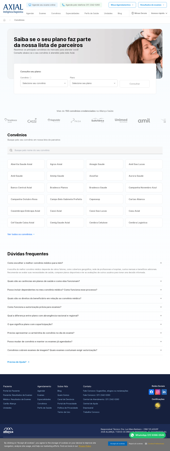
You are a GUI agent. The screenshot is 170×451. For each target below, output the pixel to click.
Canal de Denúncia (66, 399)
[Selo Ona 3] (157, 405)
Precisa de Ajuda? (16, 362)
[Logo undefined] (13, 9)
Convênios (42, 403)
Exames (40, 395)
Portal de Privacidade (67, 403)
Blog (59, 391)
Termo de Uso (64, 412)
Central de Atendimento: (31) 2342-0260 (101, 399)
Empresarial (88, 408)
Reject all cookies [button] (136, 444)
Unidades (7, 408)
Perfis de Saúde (44, 408)
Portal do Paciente (11, 391)
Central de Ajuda (90, 403)
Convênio (24, 77)
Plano (72, 77)
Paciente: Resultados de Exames (17, 395)
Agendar (41, 391)
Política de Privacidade (68, 408)
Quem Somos (63, 395)
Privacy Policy (85, 446)
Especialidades (44, 399)
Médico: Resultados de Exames (17, 399)
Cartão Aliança (9, 403)
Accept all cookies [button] (117, 444)
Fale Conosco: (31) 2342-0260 (96, 395)
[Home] (4, 20)
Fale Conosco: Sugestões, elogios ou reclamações (105, 391)
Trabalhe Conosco (91, 412)
